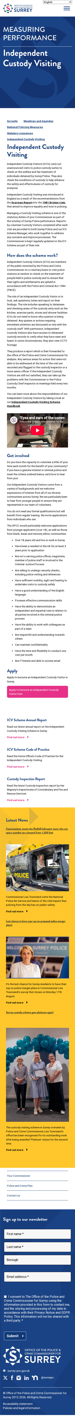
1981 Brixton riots (53, 202)
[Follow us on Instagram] (18, 1377)
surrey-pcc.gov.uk (19, 1370)
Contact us (13, 1195)
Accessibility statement (18, 1403)
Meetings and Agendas (38, 121)
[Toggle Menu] (67, 8)
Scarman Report (21, 202)
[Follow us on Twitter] (5, 1377)
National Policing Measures (25, 127)
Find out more (15, 737)
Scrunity (12, 121)
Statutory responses (20, 133)
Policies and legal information (21, 1408)
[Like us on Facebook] (12, 1377)
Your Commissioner (18, 1175)
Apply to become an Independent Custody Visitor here (34, 691)
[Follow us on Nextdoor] (35, 1377)
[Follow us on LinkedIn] (26, 1377)
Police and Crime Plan (20, 1185)
